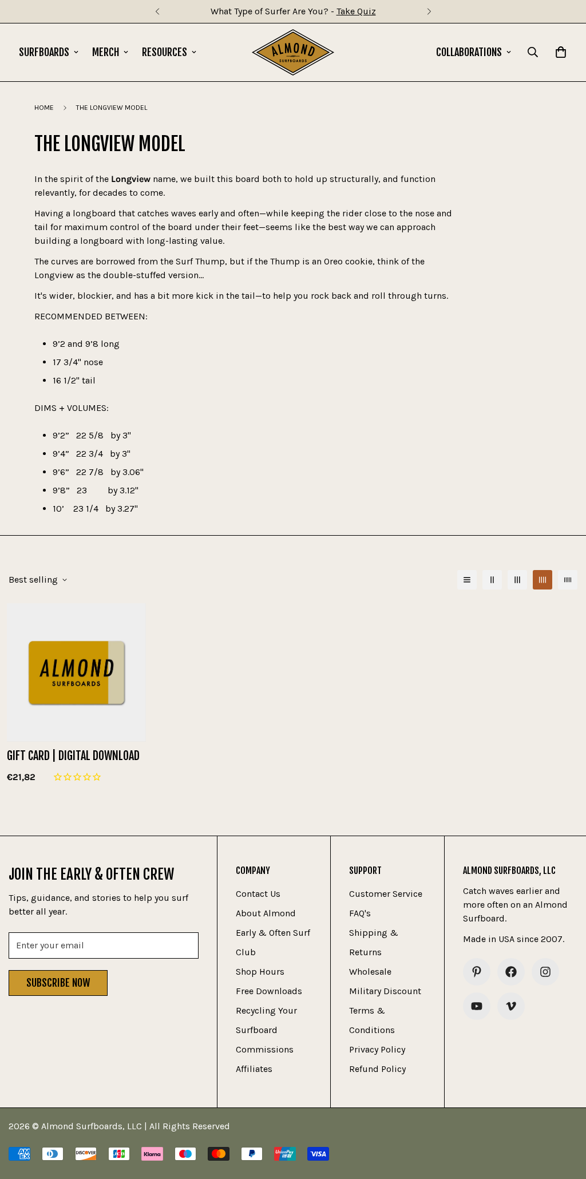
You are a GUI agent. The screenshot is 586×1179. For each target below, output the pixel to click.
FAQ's (360, 913)
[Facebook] (511, 972)
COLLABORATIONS (469, 52)
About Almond (266, 913)
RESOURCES (164, 52)
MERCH (105, 52)
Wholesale (370, 971)
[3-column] (517, 580)
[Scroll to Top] (564, 1116)
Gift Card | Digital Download (73, 756)
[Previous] (157, 11)
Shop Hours (260, 971)
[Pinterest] (476, 972)
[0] (561, 52)
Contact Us (258, 893)
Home (44, 108)
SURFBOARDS (44, 52)
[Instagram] (545, 972)
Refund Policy (377, 1068)
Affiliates (254, 1068)
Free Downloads (269, 991)
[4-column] (542, 580)
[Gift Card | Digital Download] (76, 672)
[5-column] (567, 580)
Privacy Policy (377, 1049)
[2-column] (492, 580)
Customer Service (385, 893)
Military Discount (385, 991)
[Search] (533, 52)
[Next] (429, 11)
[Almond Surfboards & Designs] (293, 52)
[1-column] (467, 580)
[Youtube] (476, 1006)
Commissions (265, 1049)
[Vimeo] (511, 1006)
